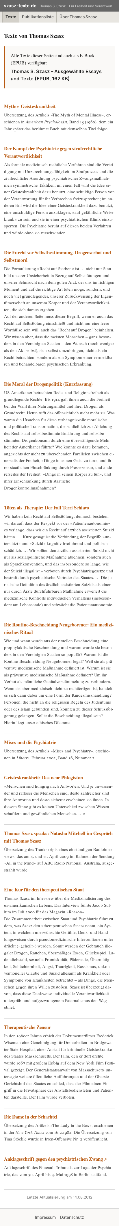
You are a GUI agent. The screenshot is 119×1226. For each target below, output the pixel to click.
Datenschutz (72, 1217)
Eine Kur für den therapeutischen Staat (44, 889)
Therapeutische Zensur (27, 1027)
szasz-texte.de (20, 5)
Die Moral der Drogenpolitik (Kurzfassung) (48, 383)
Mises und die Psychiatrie (30, 742)
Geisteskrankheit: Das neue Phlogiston (43, 777)
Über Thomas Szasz (78, 16)
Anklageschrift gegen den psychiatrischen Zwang (53, 1158)
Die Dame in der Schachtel (30, 1116)
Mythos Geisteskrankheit (30, 106)
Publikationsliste (38, 16)
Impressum (45, 1217)
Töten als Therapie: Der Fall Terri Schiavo (46, 507)
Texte (10, 16)
